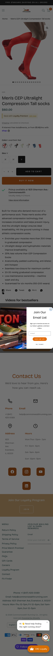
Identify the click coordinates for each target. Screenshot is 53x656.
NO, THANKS (40, 344)
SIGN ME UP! (40, 339)
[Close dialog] (50, 309)
